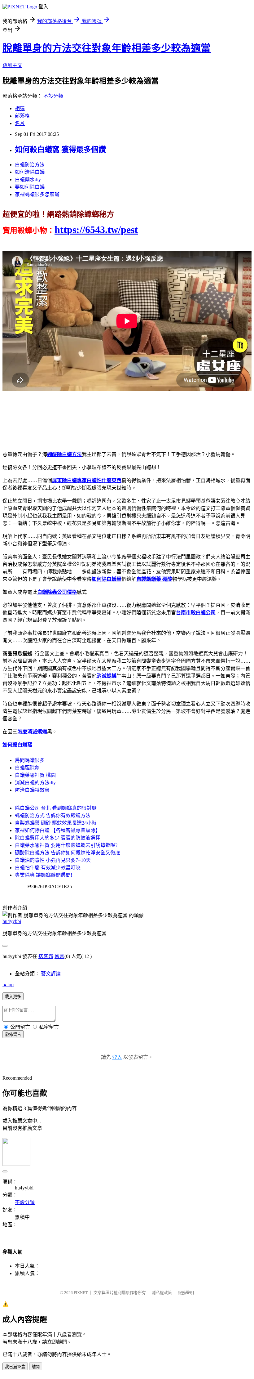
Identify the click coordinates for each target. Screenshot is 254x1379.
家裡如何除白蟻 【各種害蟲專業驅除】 (57, 830)
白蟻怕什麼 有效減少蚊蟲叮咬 (48, 867)
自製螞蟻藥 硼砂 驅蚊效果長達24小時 (56, 823)
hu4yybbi (11, 921)
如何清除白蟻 (30, 172)
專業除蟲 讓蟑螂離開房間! (43, 875)
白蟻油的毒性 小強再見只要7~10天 (53, 860)
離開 (36, 1366)
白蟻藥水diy (28, 179)
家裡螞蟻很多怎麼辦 (37, 194)
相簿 (20, 108)
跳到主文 (12, 65)
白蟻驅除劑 (27, 767)
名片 (20, 123)
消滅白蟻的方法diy (35, 782)
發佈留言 (13, 1034)
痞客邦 (45, 956)
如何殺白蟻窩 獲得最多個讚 (60, 150)
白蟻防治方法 (30, 164)
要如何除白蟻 (30, 187)
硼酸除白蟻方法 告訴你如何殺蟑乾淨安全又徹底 (67, 852)
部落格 (22, 116)
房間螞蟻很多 (30, 760)
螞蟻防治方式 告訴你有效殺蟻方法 (52, 815)
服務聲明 (186, 1292)
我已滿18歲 (15, 1366)
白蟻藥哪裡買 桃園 (35, 775)
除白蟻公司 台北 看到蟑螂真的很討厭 (56, 808)
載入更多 (13, 996)
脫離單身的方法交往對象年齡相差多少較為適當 (106, 48)
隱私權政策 (162, 1292)
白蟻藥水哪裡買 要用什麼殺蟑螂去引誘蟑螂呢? (66, 845)
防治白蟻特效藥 (32, 790)
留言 (59, 956)
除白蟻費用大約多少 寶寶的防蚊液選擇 (57, 837)
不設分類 (53, 96)
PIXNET (81, 1292)
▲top (8, 984)
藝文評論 (51, 973)
